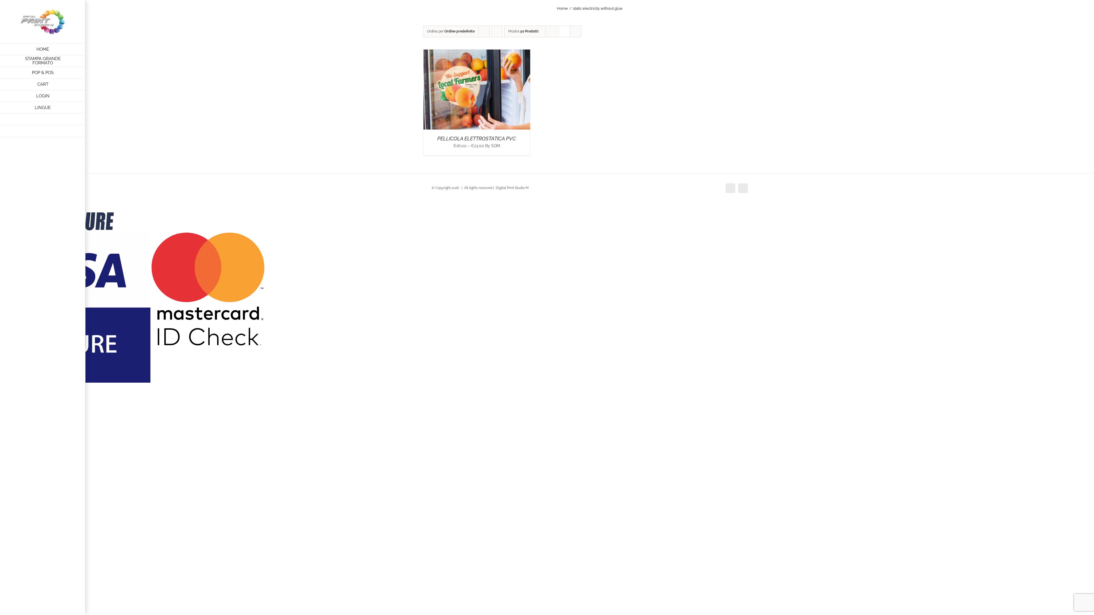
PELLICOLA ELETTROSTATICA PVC (476, 139)
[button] (42, 131)
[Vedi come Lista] (575, 31)
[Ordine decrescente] (497, 31)
